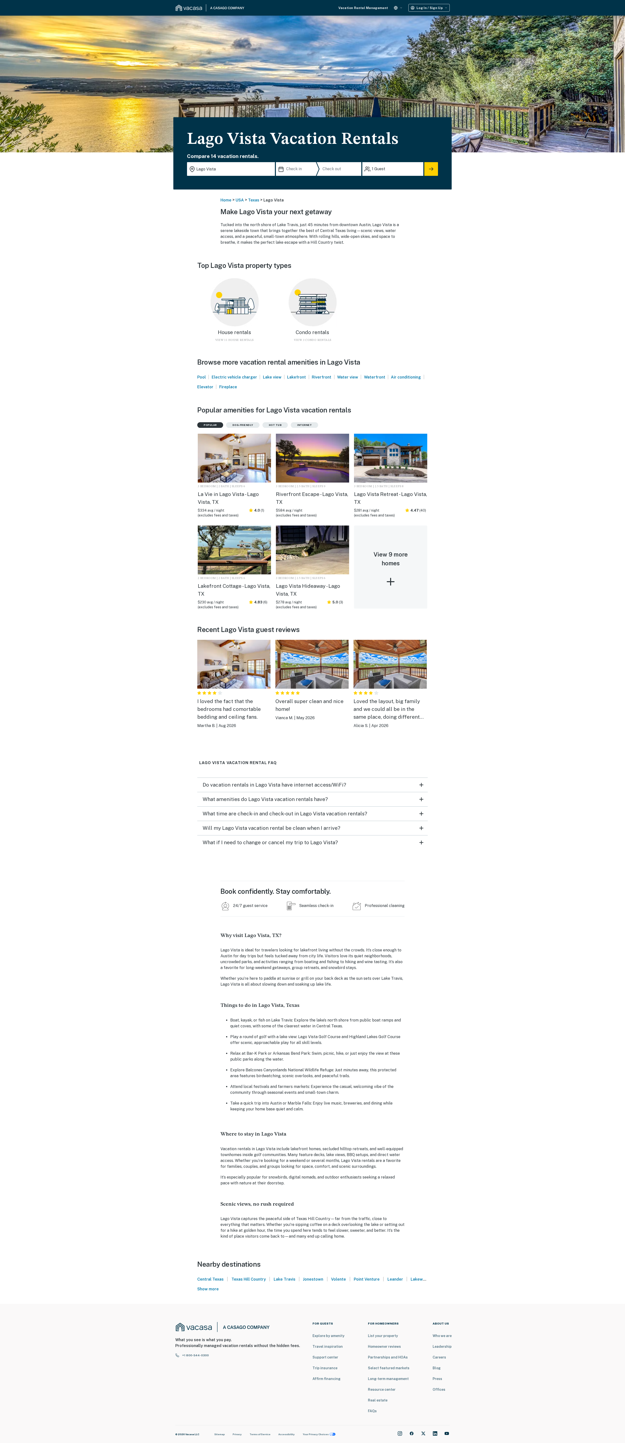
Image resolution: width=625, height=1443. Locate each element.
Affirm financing (326, 1379)
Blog (437, 1368)
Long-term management (388, 1379)
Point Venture (367, 1279)
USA (240, 200)
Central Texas (210, 1279)
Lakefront (296, 377)
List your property (383, 1336)
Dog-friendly (242, 424)
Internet (304, 424)
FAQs (372, 1411)
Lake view (272, 377)
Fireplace (228, 387)
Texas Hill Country (248, 1279)
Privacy (237, 1434)
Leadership (442, 1346)
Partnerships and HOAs (388, 1357)
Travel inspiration (327, 1346)
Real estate (377, 1400)
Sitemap (219, 1434)
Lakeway (419, 1279)
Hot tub (275, 424)
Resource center (382, 1389)
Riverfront (321, 377)
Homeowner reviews (384, 1346)
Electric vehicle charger (234, 377)
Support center (325, 1357)
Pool (201, 377)
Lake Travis (284, 1279)
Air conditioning (406, 377)
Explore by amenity (328, 1336)
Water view (347, 377)
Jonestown (313, 1279)
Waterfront (374, 377)
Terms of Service (260, 1434)
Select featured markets (388, 1368)
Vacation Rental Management (363, 8)
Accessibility (286, 1434)
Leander (395, 1279)
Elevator (205, 387)
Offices (439, 1389)
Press (437, 1379)
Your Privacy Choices (316, 1434)
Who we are (442, 1336)
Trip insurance (324, 1368)
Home (225, 200)
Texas (253, 200)
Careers (439, 1357)
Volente (338, 1279)
